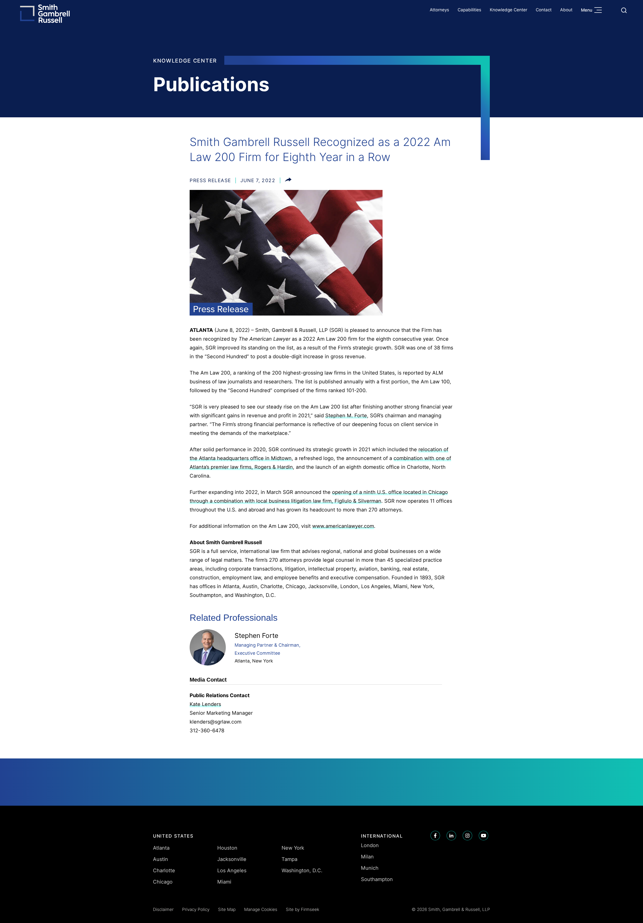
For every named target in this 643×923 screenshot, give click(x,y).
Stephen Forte (256, 635)
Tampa (289, 859)
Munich (370, 868)
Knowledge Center (508, 9)
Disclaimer (163, 909)
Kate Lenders (205, 704)
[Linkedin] (451, 835)
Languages (612, 10)
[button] (288, 180)
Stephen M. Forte (346, 416)
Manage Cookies (260, 909)
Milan (367, 857)
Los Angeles (231, 870)
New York (262, 660)
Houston (227, 848)
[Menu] (599, 10)
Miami (224, 882)
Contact (544, 9)
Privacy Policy (195, 909)
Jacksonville (231, 859)
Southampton (377, 879)
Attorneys (439, 9)
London (370, 845)
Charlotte (164, 870)
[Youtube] (483, 835)
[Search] (624, 10)
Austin (160, 859)
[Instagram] (467, 835)
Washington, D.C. (302, 870)
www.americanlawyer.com (343, 526)
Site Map (227, 909)
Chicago (163, 882)
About (566, 9)
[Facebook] (435, 835)
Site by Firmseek (302, 909)
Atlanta (242, 660)
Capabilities (469, 9)
